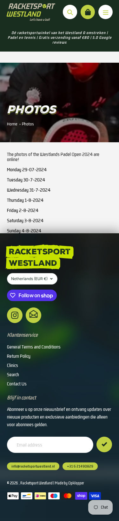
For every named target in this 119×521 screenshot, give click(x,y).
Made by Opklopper (69, 483)
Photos (28, 124)
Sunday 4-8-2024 (24, 230)
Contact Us (17, 383)
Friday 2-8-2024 (22, 210)
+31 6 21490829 (80, 466)
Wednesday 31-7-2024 (28, 190)
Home (12, 124)
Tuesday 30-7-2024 (26, 179)
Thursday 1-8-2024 (25, 200)
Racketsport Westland (36, 483)
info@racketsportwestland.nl (33, 466)
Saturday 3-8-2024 (25, 220)
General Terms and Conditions (34, 346)
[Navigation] (105, 12)
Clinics (12, 365)
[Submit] (104, 444)
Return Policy (18, 356)
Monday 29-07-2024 (27, 169)
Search (13, 374)
